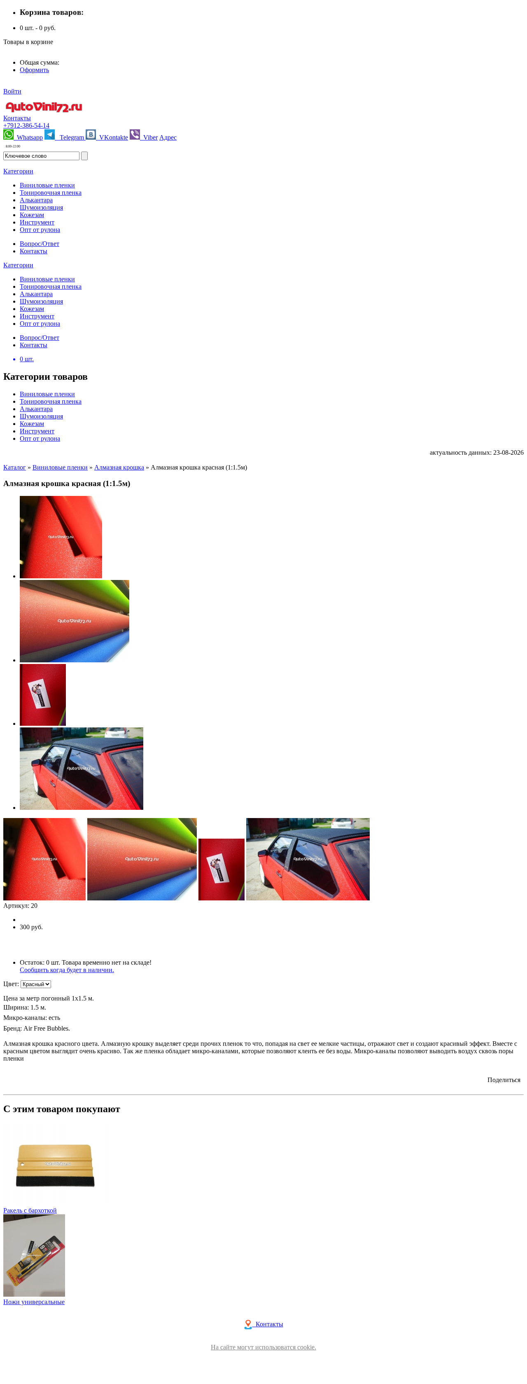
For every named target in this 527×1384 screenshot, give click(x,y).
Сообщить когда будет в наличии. (67, 969)
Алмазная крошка (119, 467)
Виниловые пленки (60, 467)
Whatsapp (28, 137)
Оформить (34, 69)
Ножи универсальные (34, 1301)
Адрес (168, 137)
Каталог (14, 467)
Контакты (17, 118)
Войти (12, 91)
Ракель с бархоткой (30, 1210)
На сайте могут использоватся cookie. (263, 1347)
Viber (149, 137)
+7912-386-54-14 (26, 125)
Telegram (70, 137)
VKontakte (112, 137)
